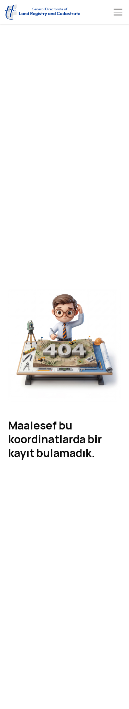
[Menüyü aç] (118, 12)
